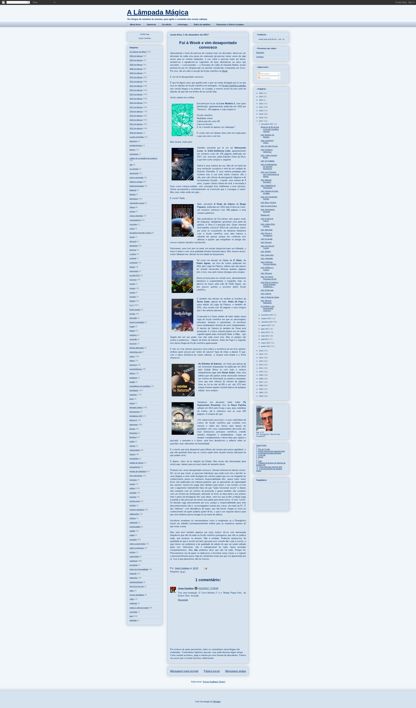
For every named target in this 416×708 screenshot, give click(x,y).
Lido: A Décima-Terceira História (268, 263)
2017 (261, 121)
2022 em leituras (136, 128)
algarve (132, 150)
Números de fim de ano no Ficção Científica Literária (270, 129)
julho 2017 (265, 329)
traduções (133, 578)
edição (132, 267)
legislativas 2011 (136, 416)
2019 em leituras (136, 116)
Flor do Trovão (264, 449)
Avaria (260, 457)
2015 (261, 354)
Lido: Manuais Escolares (266, 181)
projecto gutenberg (137, 510)
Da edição (166, 24)
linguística (133, 433)
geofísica (133, 335)
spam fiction (134, 556)
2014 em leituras (136, 94)
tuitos (132, 591)
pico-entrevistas (136, 476)
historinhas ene (136, 352)
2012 (261, 365)
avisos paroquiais (136, 177)
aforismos (133, 141)
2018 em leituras (136, 111)
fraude (132, 326)
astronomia (134, 173)
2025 (261, 93)
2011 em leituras (136, 81)
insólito (132, 382)
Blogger (216, 701)
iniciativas (133, 378)
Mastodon (260, 53)
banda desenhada (137, 186)
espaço (132, 288)
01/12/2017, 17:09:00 (208, 588)
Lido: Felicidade (267, 258)
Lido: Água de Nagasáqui (266, 302)
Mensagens (265, 74)
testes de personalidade (139, 569)
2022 (261, 104)
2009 (261, 375)
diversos (133, 250)
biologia (132, 194)
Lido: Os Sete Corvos (269, 146)
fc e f (182, 571)
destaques (134, 246)
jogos (132, 399)
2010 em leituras (136, 77)
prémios (133, 505)
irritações (133, 395)
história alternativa (137, 348)
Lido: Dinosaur (266, 273)
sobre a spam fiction (137, 544)
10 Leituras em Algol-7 (138, 52)
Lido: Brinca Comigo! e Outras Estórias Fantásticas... (269, 284)
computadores (135, 220)
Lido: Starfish (266, 251)
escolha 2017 (135, 275)
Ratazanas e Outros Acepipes (230, 24)
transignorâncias (136, 582)
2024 (261, 97)
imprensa (133, 365)
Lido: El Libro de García (267, 220)
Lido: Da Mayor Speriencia (267, 151)
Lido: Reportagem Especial (268, 211)
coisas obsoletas (136, 216)
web (131, 616)
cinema (132, 211)
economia (133, 262)
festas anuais (135, 309)
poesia (132, 484)
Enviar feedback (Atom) (214, 682)
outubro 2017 (266, 318)
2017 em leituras (136, 107)
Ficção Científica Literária (234, 85)
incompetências (136, 369)
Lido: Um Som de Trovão (267, 247)
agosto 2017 (266, 325)
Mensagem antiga (235, 671)
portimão (133, 493)
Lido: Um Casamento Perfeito (269, 198)
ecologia (133, 258)
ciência (132, 207)
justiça (132, 403)
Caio (260, 461)
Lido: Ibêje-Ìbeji (266, 230)
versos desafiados (137, 595)
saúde (132, 535)
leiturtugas (134, 424)
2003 (261, 396)
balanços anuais (136, 182)
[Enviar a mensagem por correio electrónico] (205, 568)
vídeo (132, 599)
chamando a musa (137, 203)
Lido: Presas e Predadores (266, 234)
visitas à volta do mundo (139, 608)
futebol (132, 331)
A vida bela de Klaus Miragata (269, 453)
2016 (261, 351)
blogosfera (134, 199)
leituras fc (133, 420)
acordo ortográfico (137, 137)
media (132, 441)
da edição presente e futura (140, 233)
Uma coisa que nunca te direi (270, 467)
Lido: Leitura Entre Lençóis (268, 225)
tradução (133, 573)
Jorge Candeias (186, 588)
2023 (261, 100)
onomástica (134, 458)
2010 (261, 372)
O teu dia (261, 455)
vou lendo (133, 612)
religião (132, 531)
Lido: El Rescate (267, 290)
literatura (133, 437)
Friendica (260, 57)
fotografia (133, 318)
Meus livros (135, 24)
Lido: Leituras (266, 294)
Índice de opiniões (202, 24)
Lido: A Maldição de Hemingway (268, 187)
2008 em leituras (136, 69)
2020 (261, 111)
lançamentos (135, 412)
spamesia (133, 561)
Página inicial (212, 671)
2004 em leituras (136, 60)
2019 (261, 114)
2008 (261, 379)
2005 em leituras (136, 65)
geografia (133, 339)
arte (131, 165)
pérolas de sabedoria (138, 471)
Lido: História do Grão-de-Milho (270, 192)
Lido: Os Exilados (267, 161)
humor (132, 356)
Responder (183, 600)
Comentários (265, 78)
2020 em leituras (136, 120)
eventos (133, 297)
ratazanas (133, 522)
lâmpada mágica (136, 407)
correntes (133, 224)
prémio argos (135, 501)
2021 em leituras (136, 124)
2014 (261, 358)
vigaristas (133, 603)
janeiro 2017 (266, 346)
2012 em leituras (136, 86)
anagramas (134, 154)
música (132, 454)
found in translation (137, 322)
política (132, 488)
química (133, 518)
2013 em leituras (136, 90)
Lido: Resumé (266, 242)
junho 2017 (265, 332)
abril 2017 (265, 339)
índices (132, 373)
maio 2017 (265, 336)
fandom (132, 301)
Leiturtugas (182, 24)
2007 (261, 382)
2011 (261, 368)
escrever (133, 280)
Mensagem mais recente (184, 671)
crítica (132, 228)
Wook (225, 71)
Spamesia (151, 24)
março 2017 (266, 343)
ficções (132, 314)
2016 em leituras (136, 103)
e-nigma (133, 254)
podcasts (133, 480)
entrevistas (134, 271)
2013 (261, 361)
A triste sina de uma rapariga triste (271, 451)
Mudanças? (265, 215)
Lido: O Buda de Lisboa (270, 297)
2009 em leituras (136, 73)
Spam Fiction (261, 445)
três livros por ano (137, 586)
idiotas (132, 361)
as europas (134, 169)
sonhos (132, 552)
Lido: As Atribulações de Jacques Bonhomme (269, 166)
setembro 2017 (267, 322)
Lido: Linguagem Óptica (267, 142)
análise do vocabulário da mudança (143, 158)
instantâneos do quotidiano (140, 386)
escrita (132, 284)
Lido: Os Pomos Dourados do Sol (268, 278)
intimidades (134, 390)
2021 (261, 107)
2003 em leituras (136, 56)
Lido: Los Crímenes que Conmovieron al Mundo (270, 174)
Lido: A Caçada (266, 239)
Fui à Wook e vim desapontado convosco (267, 308)
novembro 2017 (267, 315)
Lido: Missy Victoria (268, 202)
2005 (261, 389)
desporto (133, 241)
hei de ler (133, 343)
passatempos (135, 467)
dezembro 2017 (267, 124)
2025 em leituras (136, 133)
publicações (134, 514)
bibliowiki (133, 190)
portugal (133, 497)
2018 (261, 118)
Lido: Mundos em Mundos (267, 136)
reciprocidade (135, 527)
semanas (133, 539)
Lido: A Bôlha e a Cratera (267, 269)
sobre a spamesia (137, 548)
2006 (261, 385)
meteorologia (135, 450)
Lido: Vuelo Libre (267, 255)
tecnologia (133, 565)
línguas (132, 429)
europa (132, 292)
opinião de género (136, 463)
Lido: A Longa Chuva (269, 206)
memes (132, 446)
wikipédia (133, 620)
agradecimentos (136, 145)
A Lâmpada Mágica (157, 12)
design (132, 237)
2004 (261, 392)
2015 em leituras (136, 99)
